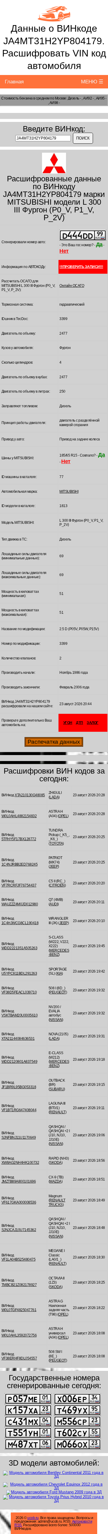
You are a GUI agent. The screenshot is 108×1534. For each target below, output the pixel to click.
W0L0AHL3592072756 (19, 1335)
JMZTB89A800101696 (19, 1181)
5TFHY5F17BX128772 (19, 839)
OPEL (63, 816)
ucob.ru (33, 1518)
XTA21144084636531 (18, 1039)
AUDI (54, 904)
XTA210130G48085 (30, 795)
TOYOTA (56, 843)
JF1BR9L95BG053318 (19, 1087)
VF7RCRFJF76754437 (19, 885)
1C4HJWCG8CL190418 (20, 923)
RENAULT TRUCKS (57, 1202)
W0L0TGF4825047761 (19, 1310)
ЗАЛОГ (92, 723)
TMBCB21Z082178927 (19, 1285)
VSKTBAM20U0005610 (20, 1015)
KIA (59, 973)
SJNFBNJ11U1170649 (19, 1137)
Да (99, 244)
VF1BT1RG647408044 (19, 1110)
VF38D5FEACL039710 (19, 992)
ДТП (79, 723)
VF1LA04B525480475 (19, 1259)
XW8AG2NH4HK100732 (20, 1163)
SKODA (56, 1163)
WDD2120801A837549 (20, 1062)
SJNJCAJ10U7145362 (19, 1230)
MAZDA (56, 1181)
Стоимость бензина (17, 98)
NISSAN (56, 1020)
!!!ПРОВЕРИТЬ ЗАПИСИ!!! (81, 267)
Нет (64, 251)
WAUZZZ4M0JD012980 (20, 904)
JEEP (54, 866)
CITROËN (57, 885)
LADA (54, 797)
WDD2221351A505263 (20, 948)
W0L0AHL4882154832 (19, 816)
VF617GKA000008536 (19, 1202)
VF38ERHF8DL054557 (19, 1358)
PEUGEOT (58, 992)
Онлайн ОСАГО (71, 286)
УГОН (67, 723)
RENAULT (57, 1112)
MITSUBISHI (68, 491)
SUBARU (57, 1089)
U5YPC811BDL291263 (19, 973)
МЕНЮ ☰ (92, 82)
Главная (14, 82)
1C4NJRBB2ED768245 (20, 864)
